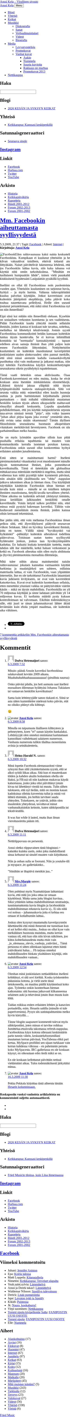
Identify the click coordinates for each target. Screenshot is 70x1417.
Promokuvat (23, 50)
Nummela (29, 61)
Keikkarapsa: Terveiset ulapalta (39, 1281)
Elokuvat (13, 1346)
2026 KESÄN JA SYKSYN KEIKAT (31, 108)
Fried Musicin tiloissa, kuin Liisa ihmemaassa (35, 1175)
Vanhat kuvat (24, 54)
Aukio (27, 57)
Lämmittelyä (37, 1284)
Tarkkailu (13, 1391)
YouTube (13, 177)
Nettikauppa (15, 75)
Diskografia (23, 26)
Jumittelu (13, 1356)
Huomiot (13, 1349)
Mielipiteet (14, 1380)
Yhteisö (12, 15)
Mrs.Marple (23, 881)
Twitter (12, 173)
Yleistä (12, 1408)
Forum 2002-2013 (19, 207)
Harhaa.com (15, 170)
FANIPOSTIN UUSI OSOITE (45, 1319)
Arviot (12, 1342)
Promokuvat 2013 (34, 71)
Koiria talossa (22, 1274)
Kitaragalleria (35, 1277)
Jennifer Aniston (27, 1270)
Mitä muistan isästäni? (21, 1384)
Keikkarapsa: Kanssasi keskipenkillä (30, 124)
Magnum (13, 1373)
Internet (57, 244)
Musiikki (13, 22)
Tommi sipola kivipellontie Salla (27, 1312)
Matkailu (13, 1377)
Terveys (13, 1394)
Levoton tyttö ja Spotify (29, 1298)
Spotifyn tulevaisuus (44, 1291)
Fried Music (7, 1415)
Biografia (21, 40)
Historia (13, 193)
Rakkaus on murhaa (35, 68)
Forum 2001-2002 (19, 211)
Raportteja (14, 200)
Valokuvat (14, 1398)
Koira (11, 1366)
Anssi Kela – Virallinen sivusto (19, 1)
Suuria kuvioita (32, 64)
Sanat (19, 29)
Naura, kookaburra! (24, 1305)
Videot (20, 36)
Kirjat (11, 1363)
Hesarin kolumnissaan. (22, 1086)
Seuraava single (17, 141)
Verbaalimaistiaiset (27, 33)
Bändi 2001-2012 (18, 204)
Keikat (12, 19)
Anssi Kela (7, 5)
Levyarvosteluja (25, 47)
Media (12, 43)
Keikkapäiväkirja (18, 197)
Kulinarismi (15, 1370)
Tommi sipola (16, 1319)
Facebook (14, 166)
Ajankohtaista (16, 1339)
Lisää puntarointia (29, 1294)
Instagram (10, 149)
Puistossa (22, 1301)
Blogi (11, 12)
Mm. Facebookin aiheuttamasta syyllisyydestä (22, 227)
